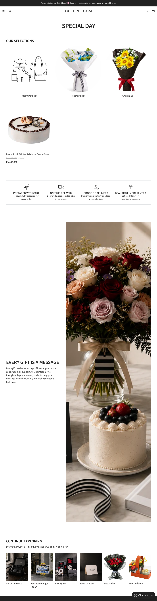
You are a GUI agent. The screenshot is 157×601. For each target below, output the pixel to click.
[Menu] (3, 11)
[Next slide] (141, 71)
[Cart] (153, 11)
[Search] (10, 11)
